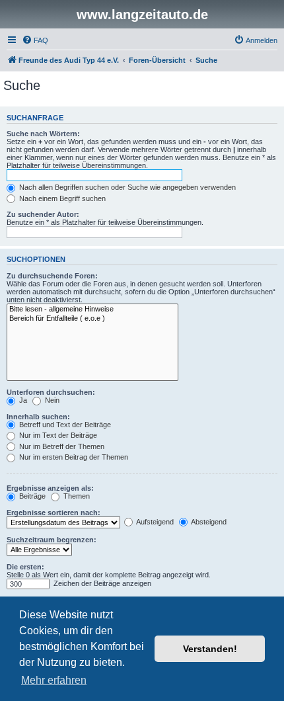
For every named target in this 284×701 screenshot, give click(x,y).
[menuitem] (35, 40)
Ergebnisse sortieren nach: (53, 512)
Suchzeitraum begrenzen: (51, 540)
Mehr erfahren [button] (54, 680)
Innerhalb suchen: (38, 417)
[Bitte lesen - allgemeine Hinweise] (92, 309)
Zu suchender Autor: (43, 214)
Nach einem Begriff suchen (61, 198)
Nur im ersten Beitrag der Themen (72, 457)
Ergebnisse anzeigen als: (50, 488)
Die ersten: (25, 567)
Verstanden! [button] (210, 648)
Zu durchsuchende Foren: (52, 276)
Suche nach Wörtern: (43, 134)
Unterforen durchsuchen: (51, 392)
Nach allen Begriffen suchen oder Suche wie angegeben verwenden (126, 187)
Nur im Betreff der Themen (60, 446)
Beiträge (31, 496)
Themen (75, 496)
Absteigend (208, 522)
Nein (51, 400)
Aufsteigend (154, 522)
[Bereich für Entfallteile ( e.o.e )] (92, 318)
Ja (22, 400)
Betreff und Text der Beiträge (64, 425)
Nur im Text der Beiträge (57, 435)
